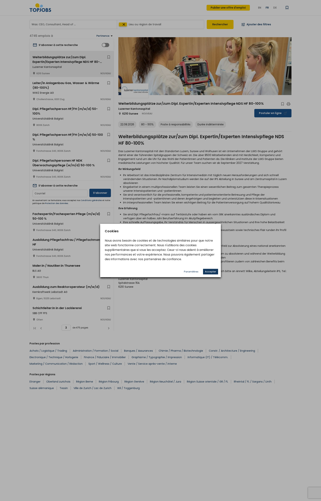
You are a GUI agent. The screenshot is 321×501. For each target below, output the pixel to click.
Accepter (210, 271)
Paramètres (191, 271)
